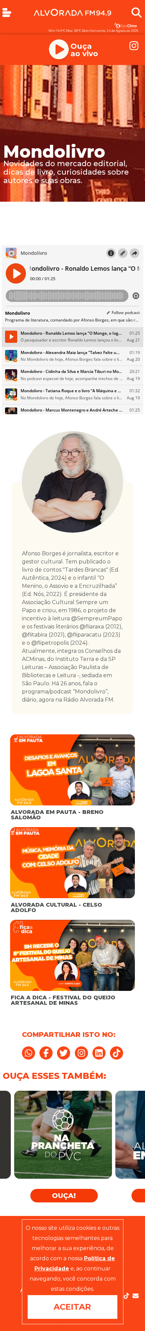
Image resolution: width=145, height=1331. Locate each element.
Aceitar (72, 1307)
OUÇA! (64, 1196)
